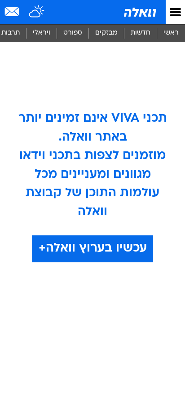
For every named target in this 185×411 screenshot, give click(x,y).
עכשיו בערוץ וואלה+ (93, 248)
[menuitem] (140, 33)
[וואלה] (139, 12)
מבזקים (106, 33)
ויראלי (41, 33)
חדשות (140, 33)
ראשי (171, 33)
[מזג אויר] (37, 12)
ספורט (72, 33)
